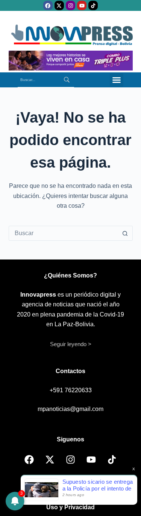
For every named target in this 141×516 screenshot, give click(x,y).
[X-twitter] (59, 5)
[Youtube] (81, 5)
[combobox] (63, 233)
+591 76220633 (71, 390)
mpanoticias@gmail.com (70, 409)
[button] (116, 80)
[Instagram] (70, 5)
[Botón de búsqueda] (125, 233)
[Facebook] (48, 5)
